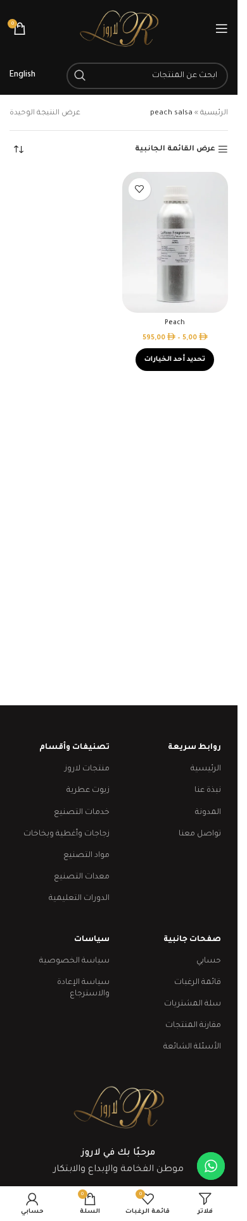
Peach (175, 323)
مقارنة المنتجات (193, 1025)
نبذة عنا (207, 790)
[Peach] (175, 242)
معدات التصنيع (81, 877)
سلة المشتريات (192, 1004)
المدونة (208, 812)
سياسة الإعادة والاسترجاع (83, 988)
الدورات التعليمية (79, 898)
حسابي (208, 961)
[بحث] (79, 76)
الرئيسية (214, 113)
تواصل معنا (200, 834)
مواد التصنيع (86, 855)
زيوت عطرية (87, 790)
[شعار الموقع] (119, 29)
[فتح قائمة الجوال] (221, 28)
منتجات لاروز (87, 769)
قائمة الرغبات (197, 982)
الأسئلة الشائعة (192, 1047)
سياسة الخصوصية (74, 961)
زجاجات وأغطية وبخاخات (66, 834)
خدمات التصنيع (81, 812)
